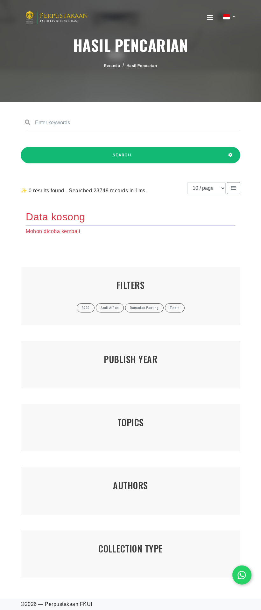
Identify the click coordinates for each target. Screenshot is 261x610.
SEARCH (121, 155)
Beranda (112, 66)
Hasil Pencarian (142, 66)
